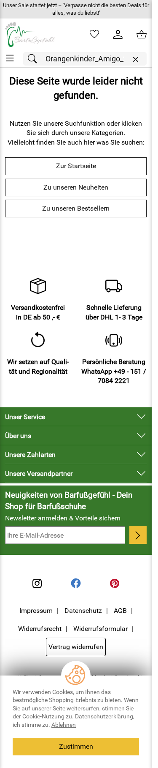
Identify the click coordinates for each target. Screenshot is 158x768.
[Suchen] (34, 59)
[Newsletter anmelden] (138, 535)
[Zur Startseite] (30, 34)
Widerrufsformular (100, 629)
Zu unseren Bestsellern (76, 208)
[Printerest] (114, 583)
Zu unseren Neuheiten (75, 187)
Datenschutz (83, 611)
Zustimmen (76, 746)
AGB (120, 611)
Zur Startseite (76, 166)
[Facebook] (75, 583)
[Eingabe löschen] (135, 59)
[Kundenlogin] (118, 34)
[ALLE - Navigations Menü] (10, 58)
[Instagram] (37, 583)
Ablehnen (63, 724)
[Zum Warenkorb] (142, 34)
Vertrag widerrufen (75, 647)
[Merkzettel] (94, 34)
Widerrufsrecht (40, 629)
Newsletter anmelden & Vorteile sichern (63, 518)
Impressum (36, 611)
